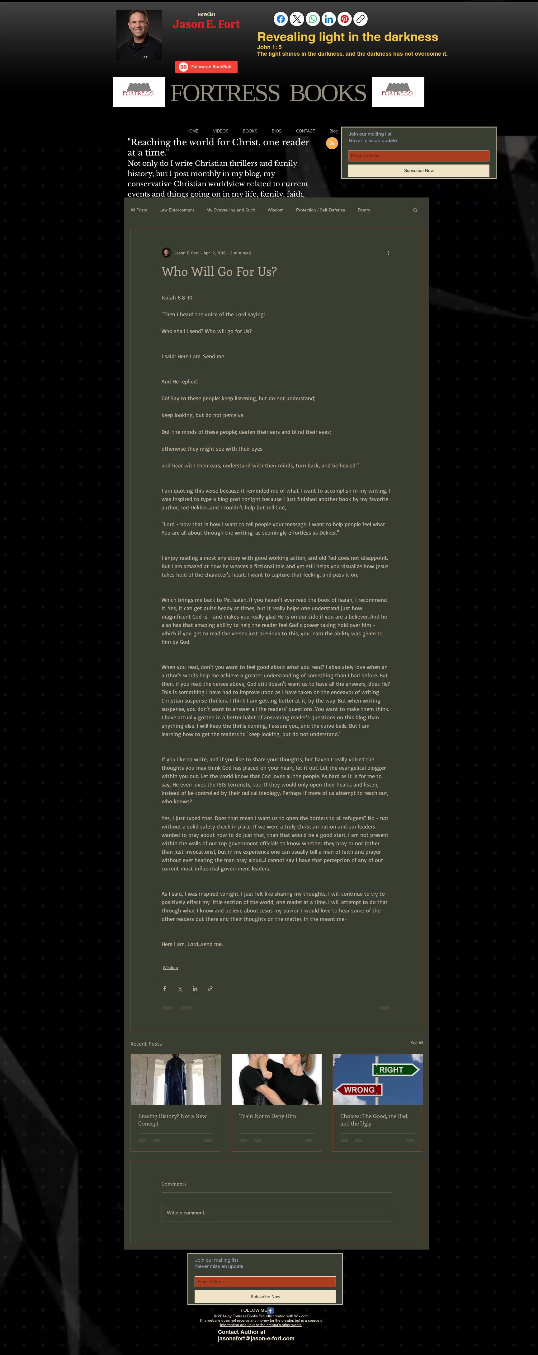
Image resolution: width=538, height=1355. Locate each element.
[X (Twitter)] (297, 19)
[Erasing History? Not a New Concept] (176, 1079)
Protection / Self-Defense (320, 209)
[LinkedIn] (329, 19)
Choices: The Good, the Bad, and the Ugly (374, 1119)
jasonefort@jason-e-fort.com (256, 1338)
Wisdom (276, 209)
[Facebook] (281, 19)
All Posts (138, 209)
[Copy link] (360, 19)
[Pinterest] (344, 19)
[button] (415, 209)
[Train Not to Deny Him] (277, 1079)
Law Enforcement (176, 209)
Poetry (364, 209)
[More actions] (388, 252)
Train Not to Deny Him (267, 1116)
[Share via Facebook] (165, 988)
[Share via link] (210, 988)
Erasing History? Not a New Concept (172, 1119)
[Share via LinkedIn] (195, 988)
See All (417, 1042)
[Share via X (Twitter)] (180, 988)
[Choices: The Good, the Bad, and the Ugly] (378, 1079)
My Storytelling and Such (230, 209)
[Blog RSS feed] (332, 143)
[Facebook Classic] (270, 1310)
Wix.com (301, 1316)
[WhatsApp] (313, 19)
